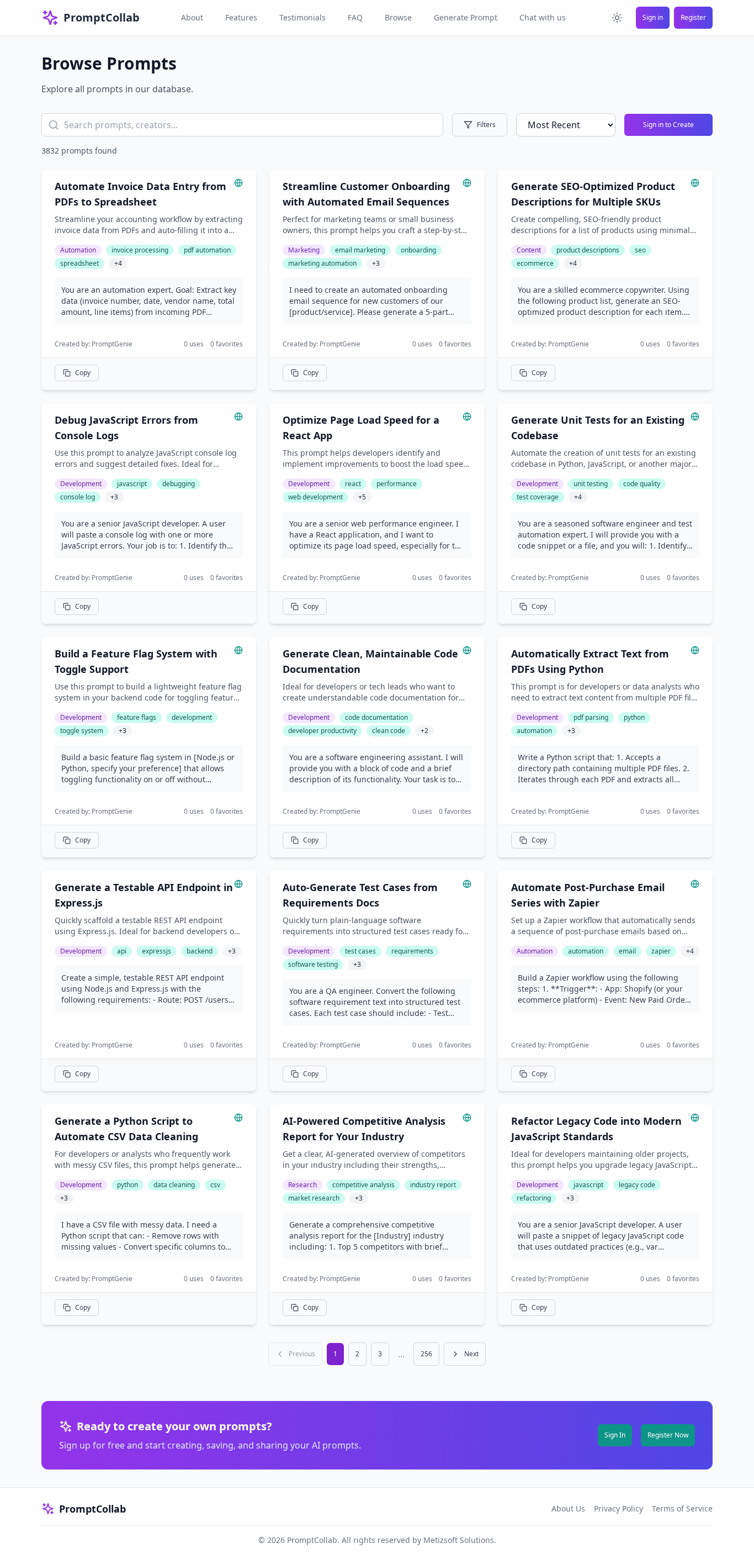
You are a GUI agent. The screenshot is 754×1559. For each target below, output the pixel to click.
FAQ (355, 17)
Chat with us (542, 17)
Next (471, 1353)
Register (693, 17)
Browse (398, 17)
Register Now (667, 1435)
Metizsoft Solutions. (459, 1540)
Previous (302, 1353)
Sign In (614, 1435)
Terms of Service (682, 1508)
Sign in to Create (668, 124)
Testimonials (302, 17)
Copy (83, 372)
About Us (568, 1508)
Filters (486, 124)
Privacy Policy (618, 1508)
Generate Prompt (465, 17)
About (192, 17)
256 (426, 1353)
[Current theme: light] (617, 18)
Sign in (653, 17)
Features (241, 17)
